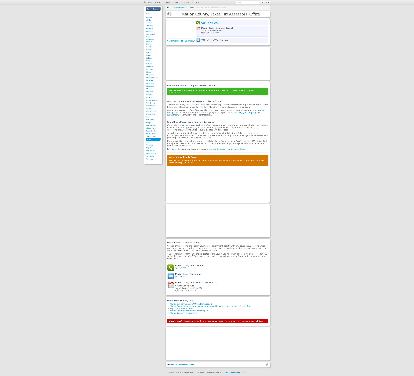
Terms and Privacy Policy (235, 372)
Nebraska (149, 94)
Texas (148, 139)
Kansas (149, 63)
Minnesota (150, 83)
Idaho (148, 52)
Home (167, 2)
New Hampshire (152, 100)
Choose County (152, 9)
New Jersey (150, 103)
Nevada (149, 97)
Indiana (149, 58)
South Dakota (151, 134)
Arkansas (149, 25)
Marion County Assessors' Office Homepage (190, 304)
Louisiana (149, 69)
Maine (148, 72)
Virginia (149, 148)
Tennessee (150, 136)
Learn (176, 2)
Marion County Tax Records (183, 313)
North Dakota (151, 114)
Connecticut (150, 34)
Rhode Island (151, 128)
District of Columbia (150, 40)
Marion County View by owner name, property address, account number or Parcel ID (209, 306)
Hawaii (148, 49)
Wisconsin (150, 156)
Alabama (149, 17)
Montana (149, 91)
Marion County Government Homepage (188, 310)
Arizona (149, 23)
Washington (150, 150)
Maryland (149, 75)
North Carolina (151, 111)
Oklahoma (150, 120)
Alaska (148, 20)
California (149, 28)
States (186, 2)
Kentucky (149, 66)
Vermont (149, 145)
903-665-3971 (181, 268)
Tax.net (153, 2)
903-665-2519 (211, 22)
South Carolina (151, 131)
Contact (197, 2)
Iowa (148, 61)
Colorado (149, 31)
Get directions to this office (180, 40)
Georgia (149, 47)
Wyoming (149, 159)
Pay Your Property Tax (180, 308)
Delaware (149, 37)
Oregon (149, 122)
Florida (148, 44)
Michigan (149, 80)
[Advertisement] (218, 63)
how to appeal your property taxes (229, 149)
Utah (148, 142)
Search (266, 2)
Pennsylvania (151, 125)
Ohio (148, 117)
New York (150, 108)
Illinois (148, 55)
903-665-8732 (181, 276)
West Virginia (151, 153)
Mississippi (150, 86)
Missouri (149, 89)
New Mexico (150, 106)
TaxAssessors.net (177, 7)
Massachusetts (152, 77)
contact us (194, 321)
